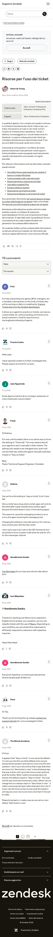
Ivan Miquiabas (8, 571)
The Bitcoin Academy (20, 741)
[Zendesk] (26, 893)
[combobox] (26, 264)
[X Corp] (13, 69)
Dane (12, 699)
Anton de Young (17, 88)
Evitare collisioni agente (18, 187)
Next (34, 836)
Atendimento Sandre (19, 557)
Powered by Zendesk (30, 930)
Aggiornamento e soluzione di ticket (24, 181)
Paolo (13, 421)
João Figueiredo (17, 384)
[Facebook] (9, 69)
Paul (12, 286)
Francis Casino (17, 342)
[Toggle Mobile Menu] (48, 4)
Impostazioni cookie (35, 914)
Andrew (13, 484)
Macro (33, 624)
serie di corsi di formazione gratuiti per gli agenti (27, 204)
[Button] (4, 246)
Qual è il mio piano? (43, 101)
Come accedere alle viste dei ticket (23, 178)
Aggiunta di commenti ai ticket (21, 190)
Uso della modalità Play (18, 184)
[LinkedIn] (18, 69)
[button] (24, 851)
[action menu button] (49, 286)
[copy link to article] (4, 69)
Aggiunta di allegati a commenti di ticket (26, 194)
